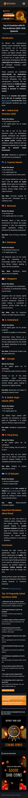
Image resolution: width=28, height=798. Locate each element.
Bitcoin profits (6, 100)
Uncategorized (21, 34)
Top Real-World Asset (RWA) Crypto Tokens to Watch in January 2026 (12, 703)
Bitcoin (15, 34)
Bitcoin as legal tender (13, 491)
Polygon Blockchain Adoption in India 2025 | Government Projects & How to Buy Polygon (13, 698)
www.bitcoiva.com (15, 588)
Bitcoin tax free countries (8, 690)
